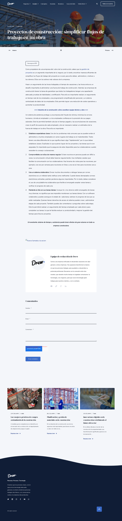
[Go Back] (61, 51)
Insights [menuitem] (35, 4)
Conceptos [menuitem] (44, 4)
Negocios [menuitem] (26, 4)
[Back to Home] (10, 3)
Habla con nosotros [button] (108, 4)
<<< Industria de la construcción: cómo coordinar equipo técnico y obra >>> (61, 110)
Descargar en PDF (32, 63)
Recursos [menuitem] (61, 4)
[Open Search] (97, 4)
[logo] (11, 476)
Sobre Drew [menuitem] (81, 4)
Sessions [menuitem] (52, 4)
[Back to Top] (99, 509)
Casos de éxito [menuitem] (71, 4)
